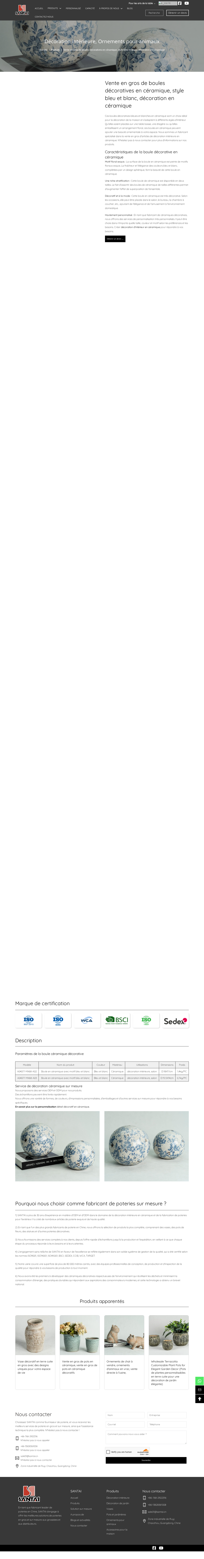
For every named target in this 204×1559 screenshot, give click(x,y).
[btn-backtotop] (199, 1398)
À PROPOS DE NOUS (109, 8)
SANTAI (76, 1491)
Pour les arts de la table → (142, 3)
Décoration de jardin (117, 1503)
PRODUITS (53, 8)
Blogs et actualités (80, 1519)
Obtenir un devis (177, 12)
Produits (55, 50)
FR (168, 3)
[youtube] (186, 3)
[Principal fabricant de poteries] (22, 10)
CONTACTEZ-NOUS (44, 16)
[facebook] (179, 3)
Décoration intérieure (70, 41)
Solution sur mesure (81, 1508)
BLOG (130, 8)
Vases (109, 1508)
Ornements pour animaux (128, 41)
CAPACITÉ (90, 8)
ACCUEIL (39, 8)
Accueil (43, 50)
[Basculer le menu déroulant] (60, 8)
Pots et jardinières (116, 1514)
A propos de (77, 1514)
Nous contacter (78, 1525)
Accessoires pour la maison (116, 1531)
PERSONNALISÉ (73, 8)
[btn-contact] (199, 1389)
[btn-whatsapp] (199, 1381)
